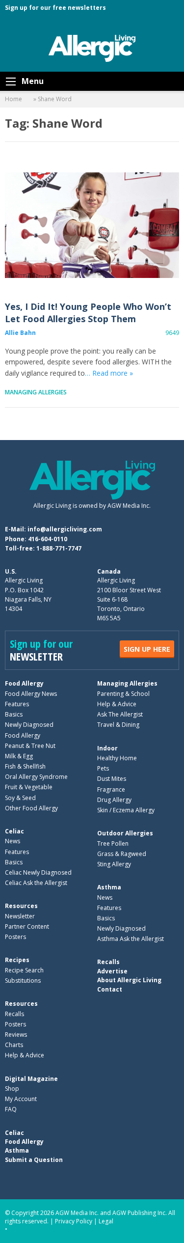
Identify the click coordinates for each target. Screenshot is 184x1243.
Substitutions (23, 980)
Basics (14, 714)
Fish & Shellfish (25, 766)
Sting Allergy (114, 864)
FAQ (11, 1109)
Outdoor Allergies (125, 833)
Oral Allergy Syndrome (36, 777)
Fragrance (111, 789)
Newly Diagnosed (29, 724)
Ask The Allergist (120, 714)
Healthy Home (117, 758)
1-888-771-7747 (58, 548)
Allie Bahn (20, 333)
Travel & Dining (118, 724)
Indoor (107, 748)
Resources (21, 906)
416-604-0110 (47, 539)
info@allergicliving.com (64, 529)
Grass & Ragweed (121, 854)
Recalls (14, 1014)
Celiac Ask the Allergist (36, 883)
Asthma (109, 887)
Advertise (112, 971)
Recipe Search (24, 970)
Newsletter (20, 916)
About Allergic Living (129, 980)
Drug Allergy (114, 800)
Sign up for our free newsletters (55, 7)
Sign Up (147, 649)
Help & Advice (116, 704)
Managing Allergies (36, 392)
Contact (109, 989)
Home (13, 99)
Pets (103, 768)
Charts (14, 1045)
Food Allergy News (31, 694)
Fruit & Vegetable (29, 787)
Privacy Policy (73, 1221)
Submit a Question (34, 1160)
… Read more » (109, 373)
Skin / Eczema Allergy (126, 810)
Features (17, 704)
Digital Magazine (31, 1079)
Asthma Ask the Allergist (130, 939)
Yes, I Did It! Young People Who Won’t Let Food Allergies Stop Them (92, 225)
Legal (106, 1221)
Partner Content (27, 926)
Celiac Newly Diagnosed (38, 872)
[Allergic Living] (92, 47)
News (12, 841)
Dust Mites (111, 778)
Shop (12, 1088)
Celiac (14, 831)
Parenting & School (123, 694)
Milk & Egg (19, 756)
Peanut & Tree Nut (30, 746)
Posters (15, 937)
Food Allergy (24, 683)
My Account (21, 1099)
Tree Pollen (113, 843)
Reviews (16, 1034)
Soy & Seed (20, 798)
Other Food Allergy (31, 808)
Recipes (17, 960)
